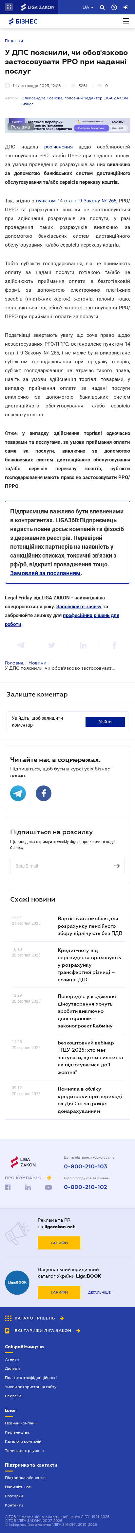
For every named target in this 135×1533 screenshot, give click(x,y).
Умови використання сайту (31, 1387)
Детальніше (99, 1292)
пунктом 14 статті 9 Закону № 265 (76, 201)
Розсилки (14, 1496)
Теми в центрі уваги (24, 1450)
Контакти (14, 1505)
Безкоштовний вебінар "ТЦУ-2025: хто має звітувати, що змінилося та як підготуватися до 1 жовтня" (90, 1057)
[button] (9, 7)
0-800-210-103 (85, 1167)
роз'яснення (58, 147)
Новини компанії (21, 1423)
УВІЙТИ (105, 721)
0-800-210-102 (85, 1187)
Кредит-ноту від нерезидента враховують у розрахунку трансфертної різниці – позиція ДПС (89, 964)
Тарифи (59, 1243)
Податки (14, 41)
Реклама (13, 1396)
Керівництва (17, 1432)
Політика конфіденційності (31, 1377)
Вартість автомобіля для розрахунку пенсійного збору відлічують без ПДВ (90, 925)
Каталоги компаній (23, 1441)
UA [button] (86, 7)
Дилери (12, 1368)
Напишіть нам (18, 1487)
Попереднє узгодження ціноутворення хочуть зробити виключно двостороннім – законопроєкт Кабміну (87, 1010)
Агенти (12, 1359)
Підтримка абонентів (25, 1477)
